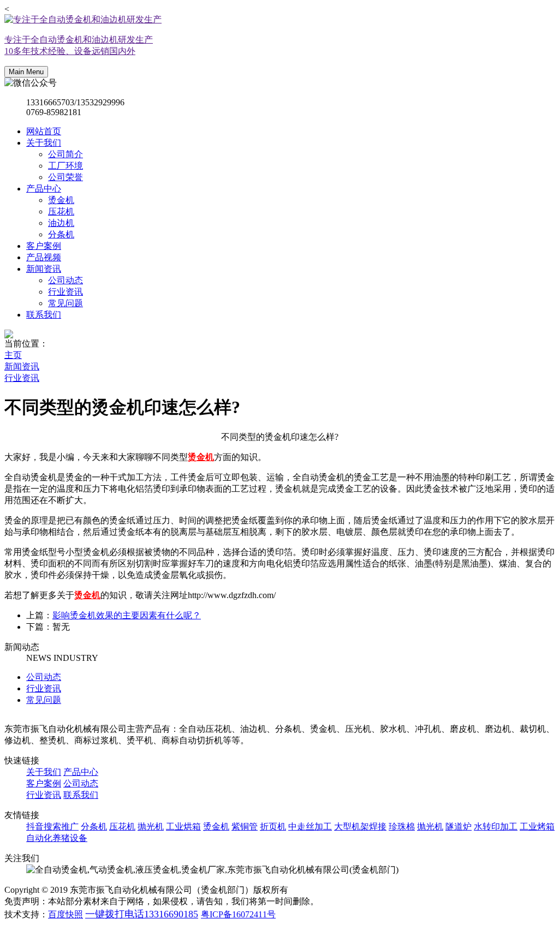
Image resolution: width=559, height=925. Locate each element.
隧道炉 (458, 826)
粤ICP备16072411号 (238, 914)
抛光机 (151, 826)
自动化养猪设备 (56, 838)
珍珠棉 (402, 826)
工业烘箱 (183, 826)
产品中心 (43, 188)
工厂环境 (65, 165)
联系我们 (43, 314)
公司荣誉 (65, 177)
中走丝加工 (310, 826)
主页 (13, 355)
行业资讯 (65, 291)
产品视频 (43, 257)
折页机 (273, 826)
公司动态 (65, 280)
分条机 (61, 234)
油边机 (61, 223)
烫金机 (61, 200)
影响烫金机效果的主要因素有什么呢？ (126, 615)
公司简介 (65, 154)
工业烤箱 (537, 826)
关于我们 (43, 142)
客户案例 (43, 245)
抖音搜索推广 (52, 826)
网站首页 (43, 131)
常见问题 (65, 303)
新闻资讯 (43, 268)
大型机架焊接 (360, 826)
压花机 (61, 211)
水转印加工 (496, 826)
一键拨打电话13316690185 (141, 914)
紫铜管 (244, 826)
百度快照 (65, 914)
